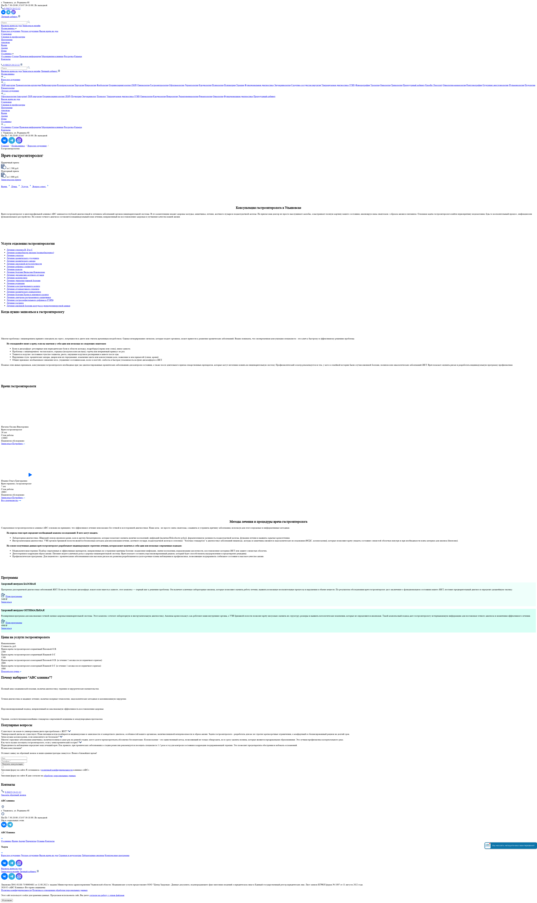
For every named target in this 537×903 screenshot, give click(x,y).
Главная (5, 145)
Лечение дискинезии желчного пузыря (25, 275)
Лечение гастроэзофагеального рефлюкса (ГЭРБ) (30, 300)
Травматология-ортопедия (28, 85)
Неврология (90, 85)
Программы (6, 39)
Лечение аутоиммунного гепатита (23, 289)
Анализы (5, 42)
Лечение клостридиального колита (23, 286)
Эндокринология (282, 85)
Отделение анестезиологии (495, 85)
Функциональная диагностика (259, 85)
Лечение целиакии (16, 283)
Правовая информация (30, 56)
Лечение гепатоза (15, 255)
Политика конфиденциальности (16, 890)
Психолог (101, 96)
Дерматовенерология (188, 96)
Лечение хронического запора (21, 261)
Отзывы (41, 841)
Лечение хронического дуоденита (23, 258)
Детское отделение (30, 31)
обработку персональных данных (60, 775)
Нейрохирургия (48, 85)
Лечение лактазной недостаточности (24, 263)
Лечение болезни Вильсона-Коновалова (26, 272)
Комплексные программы (117, 855)
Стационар (6, 34)
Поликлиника (7, 74)
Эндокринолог (89, 96)
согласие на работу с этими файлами (106, 895)
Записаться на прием (11, 179)
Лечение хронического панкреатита (24, 291)
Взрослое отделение (10, 31)
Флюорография (362, 85)
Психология (217, 85)
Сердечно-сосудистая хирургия (306, 85)
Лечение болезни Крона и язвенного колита (28, 294)
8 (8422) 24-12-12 (12, 8)
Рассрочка (69, 56)
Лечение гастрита (15, 303)
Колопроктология (65, 85)
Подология (530, 85)
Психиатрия (230, 85)
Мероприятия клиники (52, 56)
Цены (4, 50)
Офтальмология (176, 85)
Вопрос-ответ (39, 186)
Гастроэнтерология (159, 85)
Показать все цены (10, 671)
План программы (14, 596)
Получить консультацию (12, 764)
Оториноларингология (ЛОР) (123, 85)
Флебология (102, 85)
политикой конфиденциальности (57, 770)
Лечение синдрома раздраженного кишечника (29, 297)
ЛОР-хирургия (8, 85)
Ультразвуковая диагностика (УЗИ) (338, 85)
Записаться (6, 443)
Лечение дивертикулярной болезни (23, 280)
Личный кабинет (9, 16)
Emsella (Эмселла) (433, 85)
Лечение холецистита (17, 277)
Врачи (4, 45)
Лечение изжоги (14, 269)
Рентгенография (474, 85)
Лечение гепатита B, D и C (20, 249)
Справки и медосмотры (70, 855)
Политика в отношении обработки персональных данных (60, 890)
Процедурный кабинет (414, 85)
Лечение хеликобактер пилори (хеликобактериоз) (30, 252)
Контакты (5, 59)
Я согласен (7, 900)
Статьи (15, 56)
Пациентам (31, 841)
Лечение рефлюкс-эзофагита (20, 266)
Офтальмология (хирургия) (14, 96)
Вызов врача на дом (48, 31)
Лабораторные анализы (93, 855)
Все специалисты (9, 500)
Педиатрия (76, 96)
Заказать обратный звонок (13, 795)
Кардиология (205, 85)
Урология (375, 85)
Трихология (396, 85)
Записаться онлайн (31, 25)
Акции (4, 48)
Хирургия (79, 85)
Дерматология (191, 85)
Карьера (78, 56)
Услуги (25, 186)
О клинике (6, 56)
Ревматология (7, 88)
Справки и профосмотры (13, 36)
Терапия (240, 85)
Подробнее (17, 443)
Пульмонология (516, 85)
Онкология (385, 85)
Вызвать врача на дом (11, 25)
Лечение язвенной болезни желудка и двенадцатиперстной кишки (38, 305)
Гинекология (143, 85)
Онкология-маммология (454, 85)
